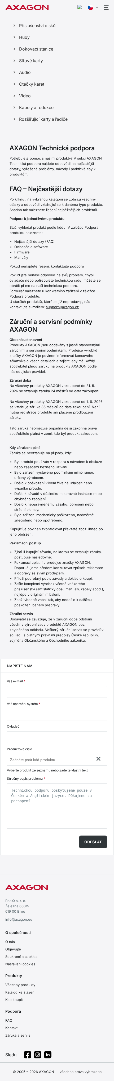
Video (25, 95)
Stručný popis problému (26, 779)
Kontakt (11, 1028)
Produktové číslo (19, 749)
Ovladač (13, 726)
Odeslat (93, 842)
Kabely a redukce (36, 107)
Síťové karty (31, 60)
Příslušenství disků (37, 25)
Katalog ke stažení (20, 992)
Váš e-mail (16, 681)
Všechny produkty (20, 985)
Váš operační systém (23, 704)
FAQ (8, 1020)
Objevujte (13, 949)
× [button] (98, 758)
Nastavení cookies (20, 964)
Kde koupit (14, 999)
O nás (10, 942)
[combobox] (51, 759)
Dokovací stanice (36, 49)
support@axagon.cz (62, 307)
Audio (25, 72)
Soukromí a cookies (21, 956)
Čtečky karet (31, 84)
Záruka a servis (17, 1035)
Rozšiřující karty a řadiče (43, 119)
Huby (24, 37)
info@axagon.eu (18, 919)
